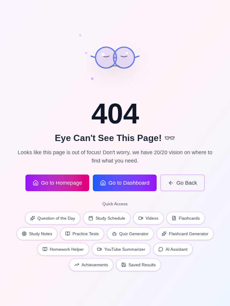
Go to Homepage (61, 183)
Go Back (186, 183)
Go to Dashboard (128, 183)
